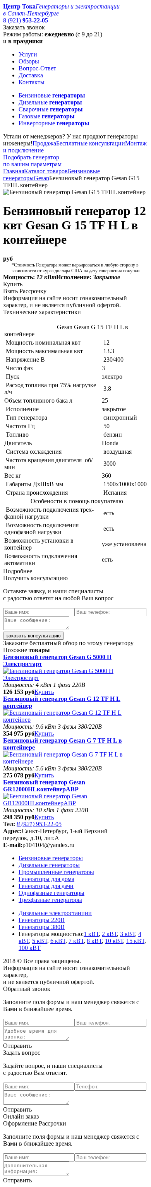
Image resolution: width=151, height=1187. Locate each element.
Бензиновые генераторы (51, 858)
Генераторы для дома (46, 879)
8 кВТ (94, 941)
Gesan (41, 178)
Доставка (31, 75)
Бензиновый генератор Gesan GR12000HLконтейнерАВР (44, 785)
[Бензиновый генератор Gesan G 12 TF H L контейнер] (75, 719)
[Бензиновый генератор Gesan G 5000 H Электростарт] (75, 678)
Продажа (44, 143)
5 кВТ (39, 941)
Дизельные (50, 102)
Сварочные (51, 109)
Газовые (47, 116)
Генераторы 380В (42, 927)
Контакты (32, 82)
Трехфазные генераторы (50, 900)
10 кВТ (114, 941)
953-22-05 (39, 824)
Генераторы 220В (42, 920)
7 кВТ (76, 941)
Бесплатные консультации (90, 143)
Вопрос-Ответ (37, 68)
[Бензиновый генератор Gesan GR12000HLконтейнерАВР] (75, 803)
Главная (13, 171)
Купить (44, 691)
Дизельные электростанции (55, 913)
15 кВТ (135, 941)
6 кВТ (57, 941)
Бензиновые (52, 95)
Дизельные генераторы (49, 865)
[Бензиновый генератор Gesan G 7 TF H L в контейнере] (75, 761)
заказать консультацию (33, 636)
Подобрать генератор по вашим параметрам (32, 160)
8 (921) (25, 20)
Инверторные (54, 123)
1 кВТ (91, 934)
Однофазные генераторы (51, 893)
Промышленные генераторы (56, 872)
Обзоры (29, 61)
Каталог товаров (46, 171)
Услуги (28, 54)
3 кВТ (127, 934)
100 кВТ (30, 947)
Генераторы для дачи (46, 886)
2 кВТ (109, 934)
